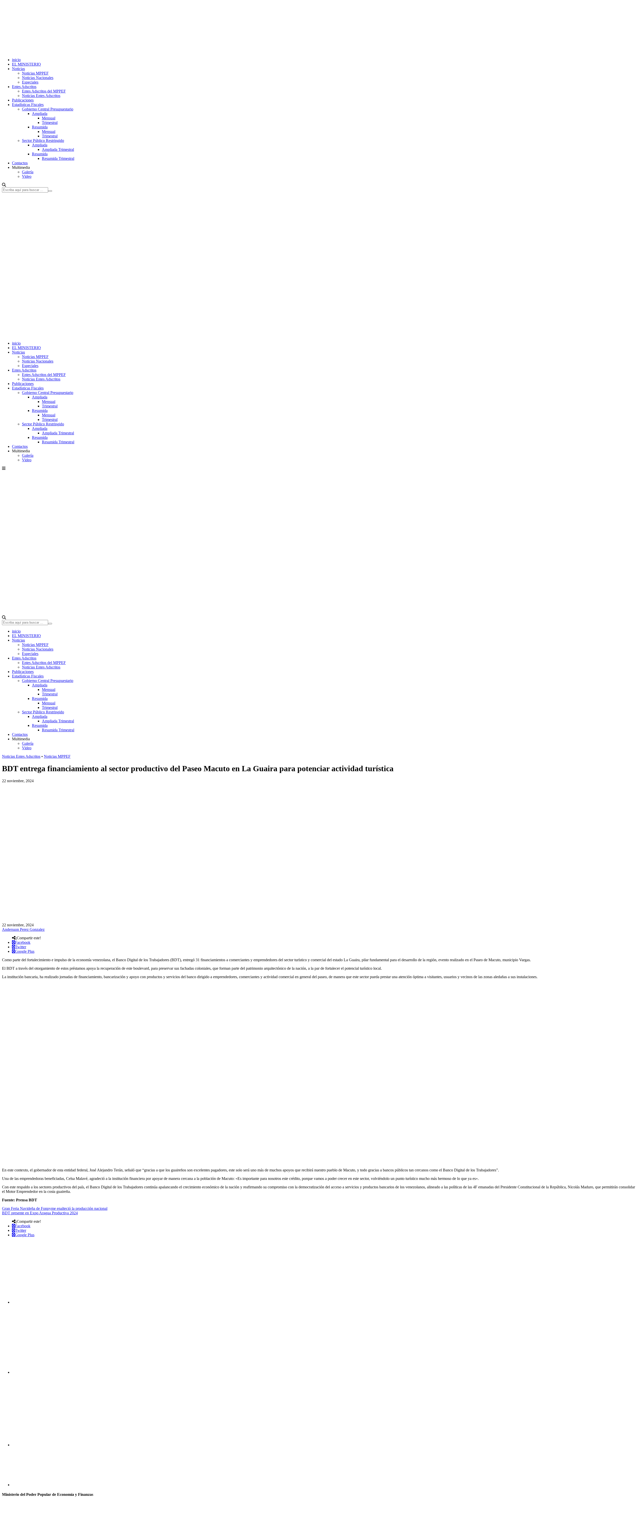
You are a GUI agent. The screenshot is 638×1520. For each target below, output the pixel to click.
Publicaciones (23, 100)
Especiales (30, 82)
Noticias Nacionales (37, 78)
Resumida (40, 127)
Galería (27, 172)
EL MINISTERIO (26, 64)
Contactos (20, 163)
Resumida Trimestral (58, 158)
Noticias (18, 69)
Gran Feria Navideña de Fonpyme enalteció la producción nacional (54, 1208)
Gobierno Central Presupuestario (47, 109)
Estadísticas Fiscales (28, 104)
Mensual (48, 118)
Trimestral (50, 122)
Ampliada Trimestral (58, 149)
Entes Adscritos (24, 87)
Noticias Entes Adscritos (41, 96)
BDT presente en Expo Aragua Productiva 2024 (40, 1213)
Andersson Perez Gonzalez (23, 929)
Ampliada (39, 113)
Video (26, 176)
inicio (16, 60)
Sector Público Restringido (43, 140)
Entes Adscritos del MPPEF (44, 91)
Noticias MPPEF (35, 73)
